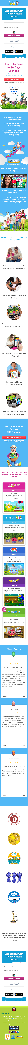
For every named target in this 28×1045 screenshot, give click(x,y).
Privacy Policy (21, 57)
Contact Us (12, 1020)
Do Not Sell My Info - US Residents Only (16, 1022)
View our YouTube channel (16, 1032)
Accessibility (4, 1022)
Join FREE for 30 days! (14, 35)
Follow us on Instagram (9, 1032)
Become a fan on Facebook (14, 1032)
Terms (16, 57)
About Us (8, 1016)
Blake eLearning (14, 1009)
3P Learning (5, 1013)
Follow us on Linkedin (18, 1032)
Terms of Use (22, 1016)
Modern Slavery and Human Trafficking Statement (13, 1024)
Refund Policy (6, 1020)
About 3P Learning (15, 1016)
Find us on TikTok (12, 1032)
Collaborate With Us (20, 1020)
